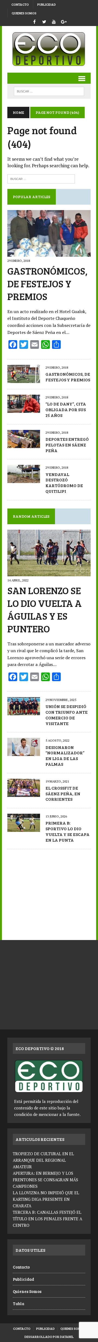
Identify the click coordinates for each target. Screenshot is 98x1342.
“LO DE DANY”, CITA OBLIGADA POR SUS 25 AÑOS (65, 409)
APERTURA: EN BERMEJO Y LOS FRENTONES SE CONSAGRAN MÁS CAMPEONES (45, 1179)
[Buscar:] (41, 178)
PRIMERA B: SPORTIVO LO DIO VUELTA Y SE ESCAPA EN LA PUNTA (67, 831)
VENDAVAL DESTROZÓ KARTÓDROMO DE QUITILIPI (64, 482)
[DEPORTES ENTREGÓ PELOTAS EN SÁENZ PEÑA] (23, 444)
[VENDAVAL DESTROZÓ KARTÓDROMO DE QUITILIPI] (23, 479)
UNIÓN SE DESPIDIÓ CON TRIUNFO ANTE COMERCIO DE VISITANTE (66, 714)
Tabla (18, 1303)
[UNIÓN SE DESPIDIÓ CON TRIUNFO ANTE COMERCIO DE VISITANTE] (23, 712)
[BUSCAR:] (49, 91)
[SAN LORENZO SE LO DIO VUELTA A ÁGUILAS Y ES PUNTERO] (49, 573)
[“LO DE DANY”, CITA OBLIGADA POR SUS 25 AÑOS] (23, 409)
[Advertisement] (49, 891)
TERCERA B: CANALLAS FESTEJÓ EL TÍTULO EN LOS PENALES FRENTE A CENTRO (47, 1218)
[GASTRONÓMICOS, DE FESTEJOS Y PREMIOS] (49, 253)
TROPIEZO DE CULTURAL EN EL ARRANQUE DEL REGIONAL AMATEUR (43, 1160)
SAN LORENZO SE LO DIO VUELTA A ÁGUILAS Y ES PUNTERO (44, 609)
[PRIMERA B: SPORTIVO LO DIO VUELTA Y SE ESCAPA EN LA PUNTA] (23, 828)
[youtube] (54, 21)
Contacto (20, 4)
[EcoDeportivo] (49, 49)
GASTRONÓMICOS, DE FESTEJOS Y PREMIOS (47, 283)
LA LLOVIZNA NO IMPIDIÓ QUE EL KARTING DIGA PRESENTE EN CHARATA (46, 1199)
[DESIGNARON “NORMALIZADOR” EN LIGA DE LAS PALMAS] (23, 752)
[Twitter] (44, 21)
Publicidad (46, 4)
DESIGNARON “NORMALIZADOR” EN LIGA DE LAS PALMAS (64, 755)
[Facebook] (34, 21)
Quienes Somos (24, 13)
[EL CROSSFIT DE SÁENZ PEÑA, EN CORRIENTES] (23, 793)
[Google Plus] (63, 21)
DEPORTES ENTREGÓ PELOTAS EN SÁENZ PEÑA (67, 444)
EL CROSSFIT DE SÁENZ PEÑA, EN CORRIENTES (62, 793)
